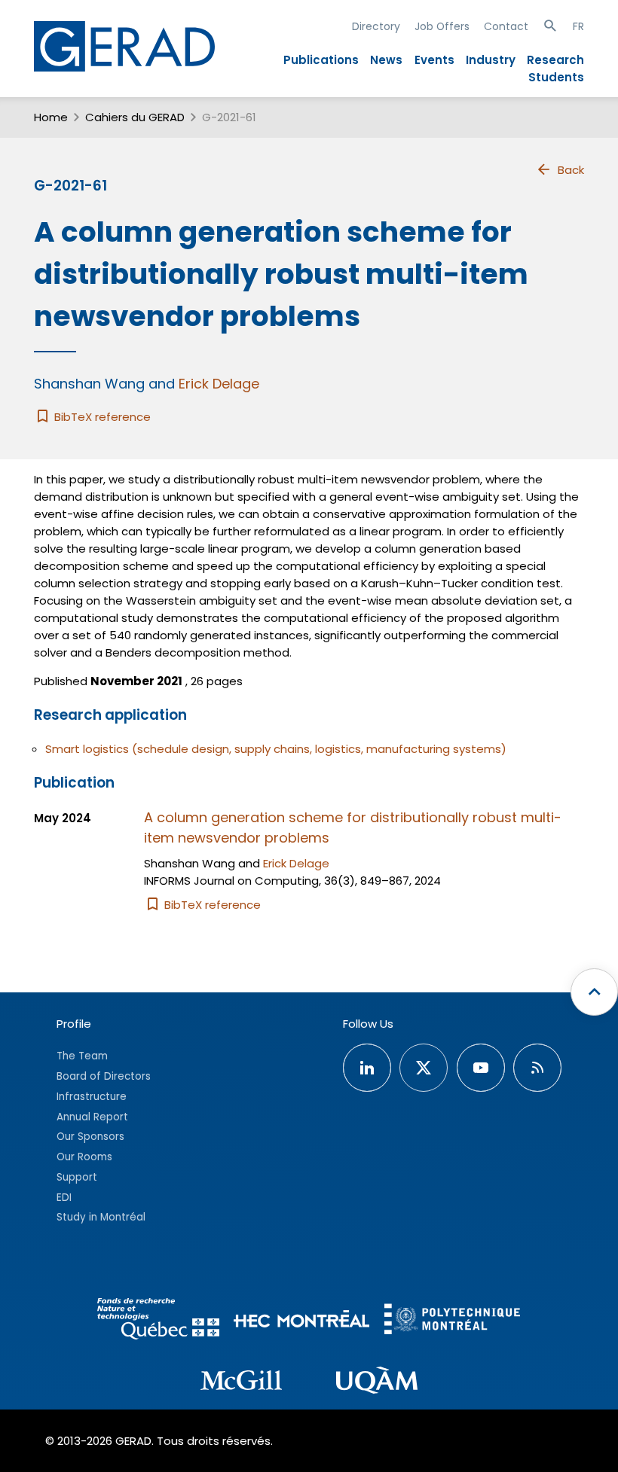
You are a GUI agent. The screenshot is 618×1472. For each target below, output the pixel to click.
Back (571, 170)
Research (555, 60)
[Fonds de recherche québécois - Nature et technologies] (158, 1321)
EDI (64, 1197)
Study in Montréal (101, 1217)
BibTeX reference (101, 417)
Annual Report (92, 1117)
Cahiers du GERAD (135, 117)
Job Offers (442, 26)
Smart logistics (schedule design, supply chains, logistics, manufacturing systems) (275, 749)
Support (77, 1177)
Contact (506, 26)
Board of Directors (104, 1076)
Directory (376, 26)
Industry (491, 60)
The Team (82, 1056)
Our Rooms (84, 1157)
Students (556, 77)
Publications (321, 60)
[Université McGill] (241, 1382)
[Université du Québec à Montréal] (377, 1382)
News (386, 60)
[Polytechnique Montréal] (452, 1321)
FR (578, 26)
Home (51, 117)
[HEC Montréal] (301, 1321)
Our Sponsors (90, 1136)
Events (434, 60)
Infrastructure (92, 1097)
